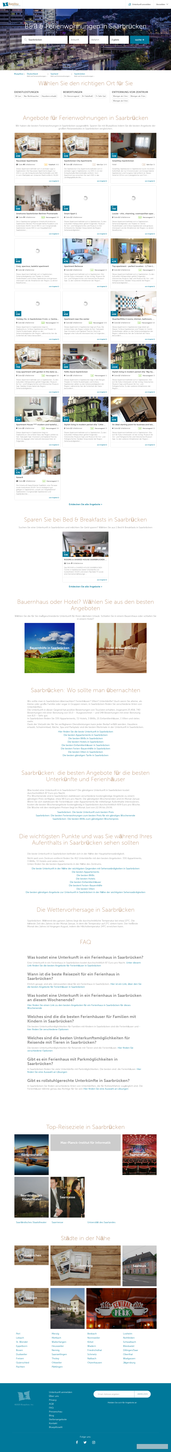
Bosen (19, 1350)
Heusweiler (58, 1346)
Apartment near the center (76, 319)
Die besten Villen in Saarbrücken (85, 751)
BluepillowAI (55, 1427)
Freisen (20, 1358)
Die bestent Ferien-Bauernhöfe (85, 885)
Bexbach (92, 1333)
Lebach (20, 1337)
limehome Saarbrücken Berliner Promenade (37, 213)
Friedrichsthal (94, 1350)
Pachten (20, 1366)
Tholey (55, 1358)
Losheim (127, 1333)
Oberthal (128, 1354)
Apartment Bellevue (73, 266)
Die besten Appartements (85, 871)
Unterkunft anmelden (60, 1392)
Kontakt (53, 1423)
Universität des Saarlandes (101, 1222)
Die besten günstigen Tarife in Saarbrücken (85, 755)
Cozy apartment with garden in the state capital (38, 372)
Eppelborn (21, 1346)
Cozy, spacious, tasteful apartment (32, 266)
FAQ (51, 1407)
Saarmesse (57, 1222)
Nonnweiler (93, 1337)
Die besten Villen (85, 888)
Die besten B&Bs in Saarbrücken (85, 738)
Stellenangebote (58, 1419)
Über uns (54, 1396)
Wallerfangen (59, 1341)
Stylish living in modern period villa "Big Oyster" (134, 372)
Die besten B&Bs (85, 875)
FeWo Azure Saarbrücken (76, 372)
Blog (51, 1415)
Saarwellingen (59, 1354)
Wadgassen (129, 1358)
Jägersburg (129, 1362)
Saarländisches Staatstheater (31, 1222)
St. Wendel (22, 1341)
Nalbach (91, 1358)
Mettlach (56, 1337)
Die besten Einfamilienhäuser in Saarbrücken (86, 745)
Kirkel (90, 1341)
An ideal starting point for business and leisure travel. (137, 424)
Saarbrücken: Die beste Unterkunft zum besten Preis (85, 812)
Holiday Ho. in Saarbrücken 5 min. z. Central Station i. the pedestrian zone (51, 319)
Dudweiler (21, 1354)
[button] (77, 1442)
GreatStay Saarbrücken (123, 161)
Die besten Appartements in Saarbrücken (86, 735)
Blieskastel (128, 1346)
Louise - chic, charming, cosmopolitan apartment (135, 213)
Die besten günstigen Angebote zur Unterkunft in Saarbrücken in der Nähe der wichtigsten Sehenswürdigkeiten (85, 892)
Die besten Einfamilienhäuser (85, 882)
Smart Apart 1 (70, 213)
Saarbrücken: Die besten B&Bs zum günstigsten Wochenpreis (85, 818)
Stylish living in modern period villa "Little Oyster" (87, 424)
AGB (51, 1403)
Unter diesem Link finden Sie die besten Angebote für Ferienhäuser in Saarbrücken (84, 964)
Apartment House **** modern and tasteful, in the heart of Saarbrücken (50, 424)
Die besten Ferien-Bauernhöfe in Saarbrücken (85, 748)
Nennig (55, 1350)
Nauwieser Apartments (27, 161)
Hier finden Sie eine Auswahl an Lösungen (105, 1088)
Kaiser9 (19, 477)
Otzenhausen (94, 1362)
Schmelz (92, 1354)
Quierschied (22, 1362)
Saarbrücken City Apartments (78, 161)
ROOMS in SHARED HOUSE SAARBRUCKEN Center (87, 559)
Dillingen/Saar (130, 1350)
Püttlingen (57, 1366)
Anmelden (142, 1394)
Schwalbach (129, 1341)
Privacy (52, 1399)
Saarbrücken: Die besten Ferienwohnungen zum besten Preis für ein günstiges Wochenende (85, 815)
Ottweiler (57, 1362)
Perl (18, 1333)
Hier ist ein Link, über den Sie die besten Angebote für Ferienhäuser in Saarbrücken (84, 985)
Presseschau (55, 1411)
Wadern (91, 1346)
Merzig (55, 1333)
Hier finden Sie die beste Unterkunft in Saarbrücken (85, 731)
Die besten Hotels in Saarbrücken (85, 741)
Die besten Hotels (85, 878)
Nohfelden (129, 1337)
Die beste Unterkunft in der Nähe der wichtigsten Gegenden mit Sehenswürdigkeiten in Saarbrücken (85, 868)
